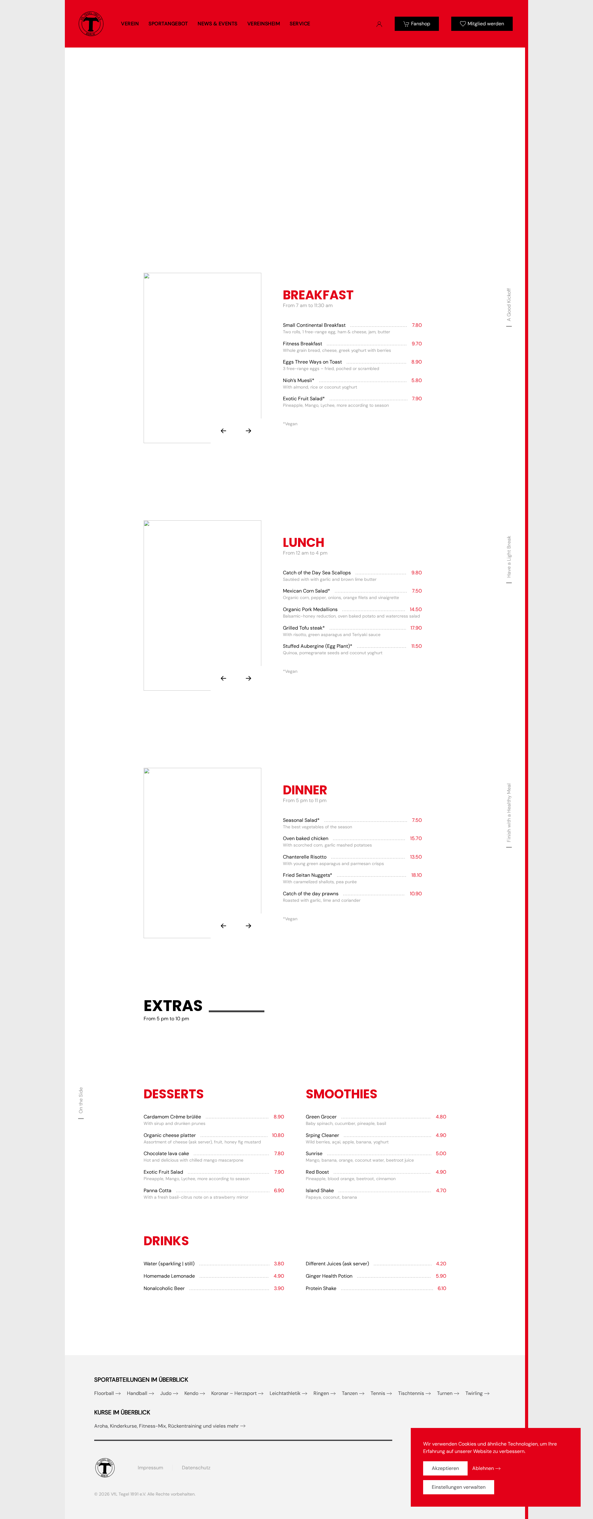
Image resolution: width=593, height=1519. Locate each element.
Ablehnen (483, 1468)
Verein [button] (130, 23)
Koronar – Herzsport (234, 1393)
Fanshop (420, 23)
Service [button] (300, 23)
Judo (165, 1393)
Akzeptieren (445, 1468)
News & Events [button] (218, 23)
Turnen (444, 1393)
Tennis (378, 1393)
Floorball (104, 1393)
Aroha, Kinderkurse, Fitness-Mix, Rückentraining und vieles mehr (166, 1426)
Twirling (474, 1393)
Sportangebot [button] (168, 23)
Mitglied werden (486, 23)
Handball (137, 1393)
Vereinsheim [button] (263, 23)
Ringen (321, 1393)
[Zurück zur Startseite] (91, 24)
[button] (223, 430)
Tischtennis (411, 1393)
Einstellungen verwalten (459, 1487)
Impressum (150, 1467)
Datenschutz (196, 1467)
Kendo (191, 1393)
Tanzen (350, 1393)
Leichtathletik (285, 1393)
